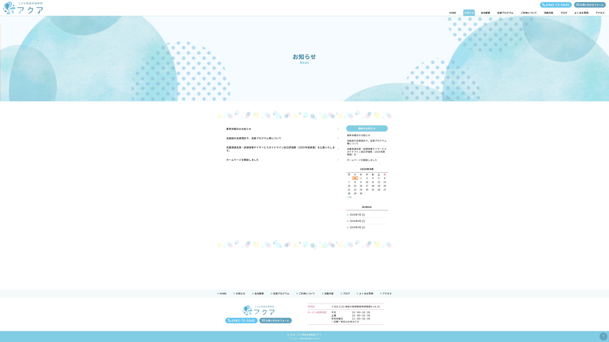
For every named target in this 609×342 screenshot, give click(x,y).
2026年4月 (357, 220)
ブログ (563, 12)
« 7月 (349, 197)
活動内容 (548, 12)
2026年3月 (357, 227)
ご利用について (529, 12)
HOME (452, 12)
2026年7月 (357, 214)
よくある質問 (581, 12)
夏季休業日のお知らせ (358, 135)
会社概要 (485, 12)
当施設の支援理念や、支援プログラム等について (367, 142)
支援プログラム (505, 12)
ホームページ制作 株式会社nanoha (304, 338)
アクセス (600, 12)
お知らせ (469, 12)
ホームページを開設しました (362, 160)
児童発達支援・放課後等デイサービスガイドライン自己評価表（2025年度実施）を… (367, 151)
